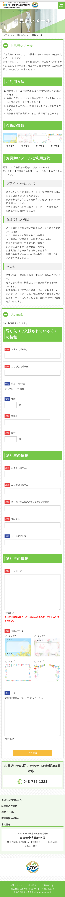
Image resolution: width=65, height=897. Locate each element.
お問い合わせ (21, 35)
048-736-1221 (35, 781)
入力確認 (32, 753)
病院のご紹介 (8, 812)
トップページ (7, 35)
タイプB (41, 636)
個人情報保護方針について (23, 889)
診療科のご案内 (9, 806)
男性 (10, 389)
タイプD (41, 661)
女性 (21, 389)
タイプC (12, 661)
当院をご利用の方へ (12, 800)
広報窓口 (46, 885)
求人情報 (6, 824)
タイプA (12, 636)
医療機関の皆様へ (11, 818)
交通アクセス (16, 885)
